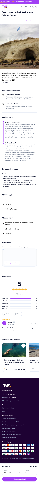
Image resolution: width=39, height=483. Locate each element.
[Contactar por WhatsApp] (26, 20)
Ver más (5, 82)
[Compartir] (31, 20)
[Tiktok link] (10, 400)
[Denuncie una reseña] (35, 323)
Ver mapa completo (12, 263)
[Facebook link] (3, 400)
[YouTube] (14, 400)
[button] (19, 258)
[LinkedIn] (18, 400)
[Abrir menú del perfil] (36, 6)
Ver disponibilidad (20, 479)
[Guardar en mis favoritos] (35, 20)
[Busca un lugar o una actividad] (22, 6)
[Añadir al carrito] (33, 6)
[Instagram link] (7, 400)
